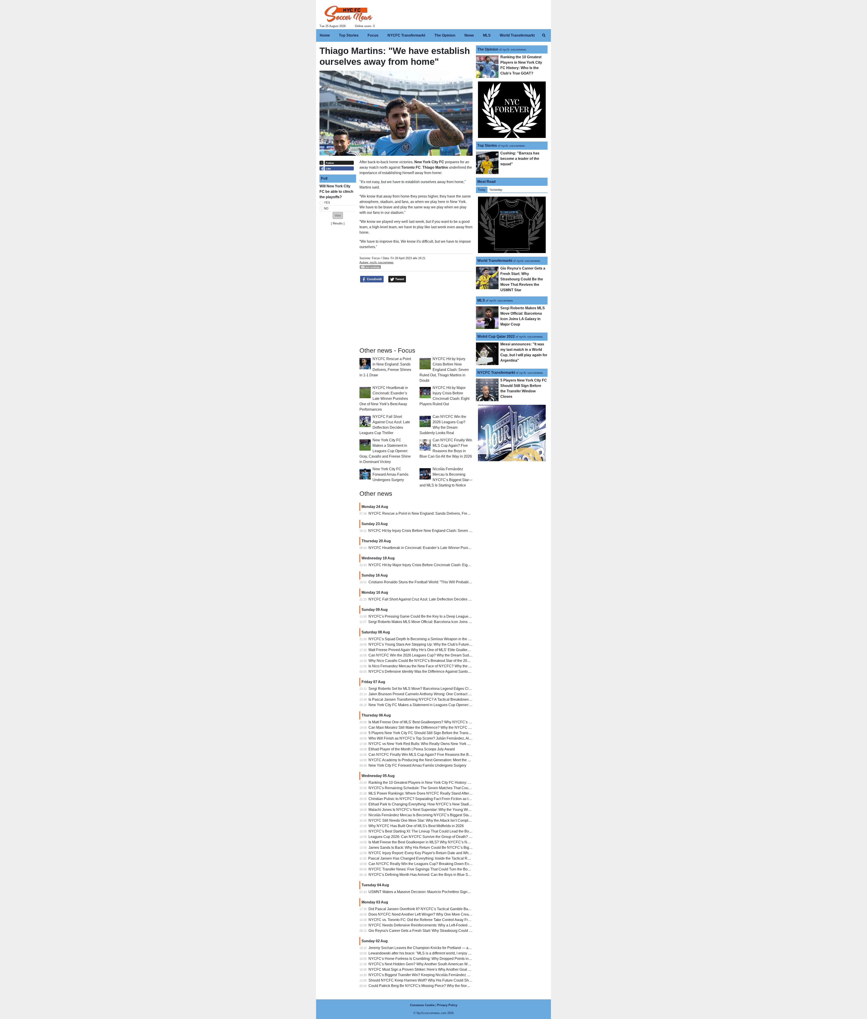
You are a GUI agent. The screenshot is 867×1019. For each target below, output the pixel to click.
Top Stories (487, 145)
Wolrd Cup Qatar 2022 (496, 336)
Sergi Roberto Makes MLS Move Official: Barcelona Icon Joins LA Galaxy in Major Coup (438, 622)
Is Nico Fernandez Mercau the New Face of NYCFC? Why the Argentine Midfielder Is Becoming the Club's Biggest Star (463, 666)
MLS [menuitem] (487, 35)
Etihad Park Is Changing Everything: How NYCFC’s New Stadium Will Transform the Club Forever (447, 804)
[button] (338, 215)
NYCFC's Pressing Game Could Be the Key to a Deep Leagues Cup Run (426, 616)
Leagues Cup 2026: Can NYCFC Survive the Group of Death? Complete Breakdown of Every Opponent (451, 837)
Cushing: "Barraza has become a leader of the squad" (519, 158)
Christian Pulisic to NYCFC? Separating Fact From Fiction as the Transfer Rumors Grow (438, 799)
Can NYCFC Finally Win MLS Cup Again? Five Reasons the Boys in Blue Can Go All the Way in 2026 (449, 754)
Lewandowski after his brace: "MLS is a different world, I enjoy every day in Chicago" (435, 953)
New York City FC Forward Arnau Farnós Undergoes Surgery (390, 474)
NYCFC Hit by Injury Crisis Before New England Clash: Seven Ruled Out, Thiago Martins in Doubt (444, 369)
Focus (376, 258)
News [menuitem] (469, 35)
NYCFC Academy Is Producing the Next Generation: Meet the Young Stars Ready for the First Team (447, 760)
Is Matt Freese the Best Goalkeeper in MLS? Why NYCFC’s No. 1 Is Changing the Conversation (445, 842)
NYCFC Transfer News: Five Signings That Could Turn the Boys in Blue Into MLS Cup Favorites (445, 869)
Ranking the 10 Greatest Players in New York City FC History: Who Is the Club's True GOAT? (442, 782)
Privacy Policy (447, 1005)
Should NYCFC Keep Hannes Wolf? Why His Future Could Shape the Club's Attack (435, 980)
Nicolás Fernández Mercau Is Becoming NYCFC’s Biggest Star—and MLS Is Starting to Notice (444, 815)
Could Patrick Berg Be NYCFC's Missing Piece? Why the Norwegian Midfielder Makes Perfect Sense (449, 986)
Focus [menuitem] (373, 35)
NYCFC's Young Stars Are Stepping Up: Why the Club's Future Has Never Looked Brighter (440, 644)
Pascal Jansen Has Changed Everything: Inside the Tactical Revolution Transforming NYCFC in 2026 (449, 858)
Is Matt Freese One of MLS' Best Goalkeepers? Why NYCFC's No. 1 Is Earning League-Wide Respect (449, 722)
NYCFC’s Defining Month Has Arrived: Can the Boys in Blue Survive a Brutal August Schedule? (444, 875)
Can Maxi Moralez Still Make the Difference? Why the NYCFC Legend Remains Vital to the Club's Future (452, 727)
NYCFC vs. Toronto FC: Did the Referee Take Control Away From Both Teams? (431, 920)
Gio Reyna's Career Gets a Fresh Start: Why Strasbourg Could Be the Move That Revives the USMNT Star (453, 931)
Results (338, 223)
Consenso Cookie (422, 1005)
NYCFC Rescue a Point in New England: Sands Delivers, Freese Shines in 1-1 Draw (436, 513)
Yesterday (495, 189)
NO (326, 208)
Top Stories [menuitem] (349, 35)
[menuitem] (543, 35)
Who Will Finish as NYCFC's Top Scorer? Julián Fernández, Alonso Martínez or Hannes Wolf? (443, 738)
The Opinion (487, 49)
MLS (481, 300)
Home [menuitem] (325, 35)
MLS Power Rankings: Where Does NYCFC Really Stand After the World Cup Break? (436, 793)
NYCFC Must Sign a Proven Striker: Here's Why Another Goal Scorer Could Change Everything (444, 969)
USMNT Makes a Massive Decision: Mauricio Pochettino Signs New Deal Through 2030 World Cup (448, 892)
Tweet (399, 279)
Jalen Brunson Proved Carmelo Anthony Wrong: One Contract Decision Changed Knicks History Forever (452, 694)
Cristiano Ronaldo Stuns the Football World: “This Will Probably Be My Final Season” (436, 582)
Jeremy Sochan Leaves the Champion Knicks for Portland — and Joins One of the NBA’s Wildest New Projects (456, 948)
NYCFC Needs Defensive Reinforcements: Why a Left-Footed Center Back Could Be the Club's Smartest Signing (459, 925)
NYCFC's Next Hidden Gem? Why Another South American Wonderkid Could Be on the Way (442, 964)
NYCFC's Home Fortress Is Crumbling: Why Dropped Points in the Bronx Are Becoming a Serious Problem (453, 959)
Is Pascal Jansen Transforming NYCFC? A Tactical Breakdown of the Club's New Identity (439, 699)
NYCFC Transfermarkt (496, 373)
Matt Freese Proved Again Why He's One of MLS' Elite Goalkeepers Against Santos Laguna (441, 650)
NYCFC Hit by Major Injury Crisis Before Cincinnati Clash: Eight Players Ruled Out (434, 565)
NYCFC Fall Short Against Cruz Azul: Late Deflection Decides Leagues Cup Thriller (435, 599)
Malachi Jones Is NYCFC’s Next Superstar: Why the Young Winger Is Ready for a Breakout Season (447, 810)
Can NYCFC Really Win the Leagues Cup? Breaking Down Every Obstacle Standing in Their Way (446, 864)
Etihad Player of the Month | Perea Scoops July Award (411, 749)
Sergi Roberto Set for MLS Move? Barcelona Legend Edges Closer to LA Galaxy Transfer (439, 689)
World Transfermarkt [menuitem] (517, 35)
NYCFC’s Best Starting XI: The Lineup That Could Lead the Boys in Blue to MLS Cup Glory (441, 831)
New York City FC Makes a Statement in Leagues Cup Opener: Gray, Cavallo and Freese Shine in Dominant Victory (385, 451)
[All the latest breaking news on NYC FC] (348, 14)
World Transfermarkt (494, 261)
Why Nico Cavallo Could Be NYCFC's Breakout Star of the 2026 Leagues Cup (431, 661)
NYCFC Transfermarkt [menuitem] (406, 35)
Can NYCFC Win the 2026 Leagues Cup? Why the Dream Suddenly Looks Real (432, 655)
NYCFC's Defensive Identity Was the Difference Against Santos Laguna (425, 671)
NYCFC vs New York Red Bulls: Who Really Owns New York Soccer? (424, 744)
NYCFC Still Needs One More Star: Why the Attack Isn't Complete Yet (423, 820)
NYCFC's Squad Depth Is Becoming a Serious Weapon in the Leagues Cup (429, 639)
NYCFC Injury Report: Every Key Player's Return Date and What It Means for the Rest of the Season (448, 853)
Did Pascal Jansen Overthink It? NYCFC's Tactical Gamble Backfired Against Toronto (436, 909)
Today (482, 189)
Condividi (374, 279)
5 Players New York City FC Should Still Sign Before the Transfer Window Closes (433, 733)
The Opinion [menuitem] (444, 35)
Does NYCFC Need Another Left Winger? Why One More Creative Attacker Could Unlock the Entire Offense (454, 914)
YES (327, 202)
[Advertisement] (338, 295)
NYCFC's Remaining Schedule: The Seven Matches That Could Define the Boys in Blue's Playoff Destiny (452, 788)
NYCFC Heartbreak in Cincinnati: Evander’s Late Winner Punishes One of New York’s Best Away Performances (383, 398)
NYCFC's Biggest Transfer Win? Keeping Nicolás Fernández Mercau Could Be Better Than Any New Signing (455, 975)
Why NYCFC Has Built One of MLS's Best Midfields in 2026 (416, 826)
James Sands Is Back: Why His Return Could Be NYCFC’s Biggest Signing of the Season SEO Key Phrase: (454, 847)
